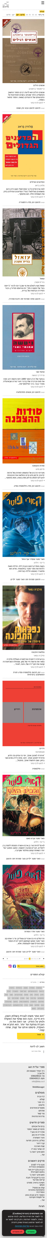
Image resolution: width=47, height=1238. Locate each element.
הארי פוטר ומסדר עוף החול (33, 559)
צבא (42, 1005)
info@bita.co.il (38, 1081)
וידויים (41, 748)
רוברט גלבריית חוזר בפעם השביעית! (36, 1171)
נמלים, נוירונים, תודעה (35, 1140)
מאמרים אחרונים (37, 1108)
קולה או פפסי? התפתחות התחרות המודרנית (36, 1190)
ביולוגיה (12, 988)
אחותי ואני (40, 372)
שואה (31, 1005)
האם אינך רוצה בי (37, 1152)
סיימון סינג (40, 469)
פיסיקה (15, 1001)
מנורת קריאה (18, 994)
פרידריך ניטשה (38, 375)
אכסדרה (31, 988)
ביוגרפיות (19, 988)
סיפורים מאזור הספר (35, 1129)
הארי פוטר (23, 991)
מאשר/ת (31, 1231)
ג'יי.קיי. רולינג (39, 563)
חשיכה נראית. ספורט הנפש (35, 1184)
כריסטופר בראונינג (36, 89)
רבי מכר (41, 1102)
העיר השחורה (38, 1138)
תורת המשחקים (18, 1005)
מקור (11, 994)
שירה (26, 1005)
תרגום (34, 1008)
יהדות (9, 991)
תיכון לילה (41, 1008)
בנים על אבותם (38, 1126)
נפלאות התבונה (37, 652)
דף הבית (40, 1096)
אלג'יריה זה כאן (38, 1135)
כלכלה (36, 994)
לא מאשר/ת (17, 1231)
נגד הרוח (33, 998)
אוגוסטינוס (40, 752)
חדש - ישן (20, 15)
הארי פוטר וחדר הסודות (34, 932)
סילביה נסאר (39, 656)
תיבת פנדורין (7, 1005)
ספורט (22, 998)
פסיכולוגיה (8, 1001)
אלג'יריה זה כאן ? (37, 1132)
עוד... (42, 1155)
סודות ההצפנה (38, 466)
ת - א (28, 15)
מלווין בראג (39, 185)
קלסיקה (37, 1005)
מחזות (26, 994)
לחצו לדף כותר (36, 103)
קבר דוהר (40, 1143)
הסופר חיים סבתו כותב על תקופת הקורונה (34, 1196)
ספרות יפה (15, 998)
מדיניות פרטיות (38, 1116)
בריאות (41, 991)
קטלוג (42, 1099)
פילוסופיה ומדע (24, 1001)
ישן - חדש (11, 15)
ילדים (42, 994)
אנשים (25, 988)
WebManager (38, 1087)
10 (25, 958)
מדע (31, 994)
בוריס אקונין (39, 282)
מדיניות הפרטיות (22, 1226)
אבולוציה (39, 988)
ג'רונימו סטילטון (32, 991)
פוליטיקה (41, 1001)
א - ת (34, 15)
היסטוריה (15, 991)
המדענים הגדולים (37, 182)
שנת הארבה (39, 1146)
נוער (27, 998)
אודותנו (41, 1111)
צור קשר (40, 1113)
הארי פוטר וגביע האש (35, 838)
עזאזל (39, 1035)
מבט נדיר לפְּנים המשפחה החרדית (36, 1166)
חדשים (41, 1105)
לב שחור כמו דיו (37, 1149)
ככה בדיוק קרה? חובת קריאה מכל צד (35, 1179)
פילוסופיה (33, 1001)
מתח (6, 994)
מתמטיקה (41, 998)
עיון (9, 998)
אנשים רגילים (38, 85)
